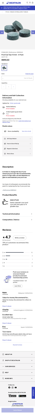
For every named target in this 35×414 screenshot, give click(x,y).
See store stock (26, 131)
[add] (13, 87)
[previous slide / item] (2, 32)
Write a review (19, 238)
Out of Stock (17, 410)
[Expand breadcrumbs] (2, 12)
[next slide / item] (33, 32)
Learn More (18, 286)
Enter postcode (15, 103)
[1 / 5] (17, 31)
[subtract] (3, 87)
